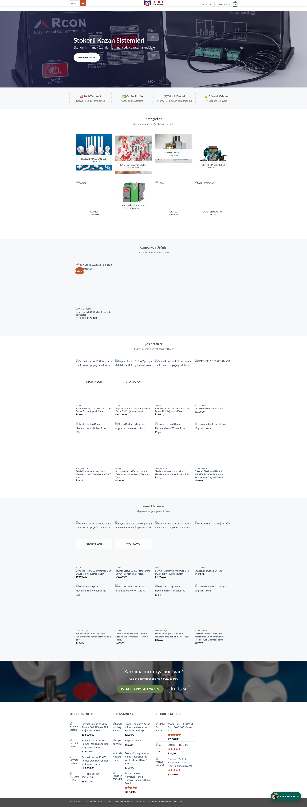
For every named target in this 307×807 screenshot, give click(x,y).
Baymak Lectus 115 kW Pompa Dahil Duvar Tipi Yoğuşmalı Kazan (94, 410)
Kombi (85, 801)
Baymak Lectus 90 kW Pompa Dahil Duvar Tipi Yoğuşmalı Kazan (172, 410)
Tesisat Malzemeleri (101, 801)
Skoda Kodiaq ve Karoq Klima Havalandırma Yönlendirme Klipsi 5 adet (93, 474)
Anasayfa (75, 801)
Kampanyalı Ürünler (145, 801)
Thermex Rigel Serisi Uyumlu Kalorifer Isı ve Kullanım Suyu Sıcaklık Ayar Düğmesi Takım (209, 474)
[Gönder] (83, 3)
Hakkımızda (165, 801)
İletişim (178, 801)
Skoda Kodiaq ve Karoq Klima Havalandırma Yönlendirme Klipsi (172, 473)
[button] (206, 4)
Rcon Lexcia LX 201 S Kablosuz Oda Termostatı (93, 313)
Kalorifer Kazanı (123, 801)
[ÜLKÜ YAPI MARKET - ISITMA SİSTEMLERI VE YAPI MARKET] (153, 3)
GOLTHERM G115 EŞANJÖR (209, 408)
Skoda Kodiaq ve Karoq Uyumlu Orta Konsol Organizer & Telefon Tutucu (131, 474)
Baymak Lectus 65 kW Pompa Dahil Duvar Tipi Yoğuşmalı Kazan (132, 410)
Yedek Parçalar (87, 57)
